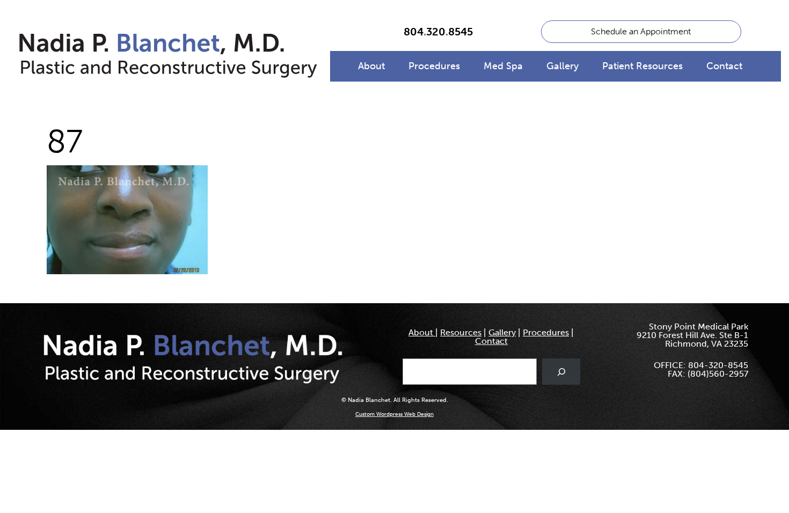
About (371, 66)
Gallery (562, 66)
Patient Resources (642, 66)
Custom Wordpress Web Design (394, 414)
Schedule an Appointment (641, 31)
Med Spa (503, 66)
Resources (460, 332)
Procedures (434, 66)
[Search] (561, 371)
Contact (724, 66)
